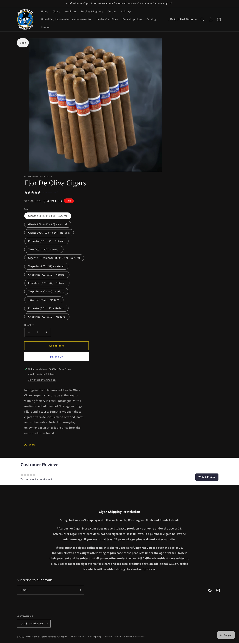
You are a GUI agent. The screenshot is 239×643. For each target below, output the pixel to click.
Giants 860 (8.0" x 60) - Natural (47, 224)
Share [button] (32, 444)
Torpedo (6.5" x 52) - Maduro (46, 291)
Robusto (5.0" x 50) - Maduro (46, 308)
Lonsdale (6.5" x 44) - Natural (47, 283)
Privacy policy (94, 636)
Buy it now (56, 356)
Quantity (29, 325)
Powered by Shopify (57, 636)
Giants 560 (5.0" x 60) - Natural (47, 216)
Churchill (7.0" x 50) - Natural (47, 274)
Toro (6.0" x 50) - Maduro (44, 300)
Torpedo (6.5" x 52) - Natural (46, 266)
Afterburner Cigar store (35, 636)
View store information (42, 379)
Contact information (134, 636)
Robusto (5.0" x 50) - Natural (46, 241)
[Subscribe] (80, 590)
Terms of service (113, 636)
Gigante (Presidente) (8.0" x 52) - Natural (54, 258)
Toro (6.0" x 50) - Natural (44, 249)
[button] (202, 19)
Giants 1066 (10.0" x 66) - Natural (49, 232)
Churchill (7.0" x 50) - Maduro (47, 316)
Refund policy (77, 636)
